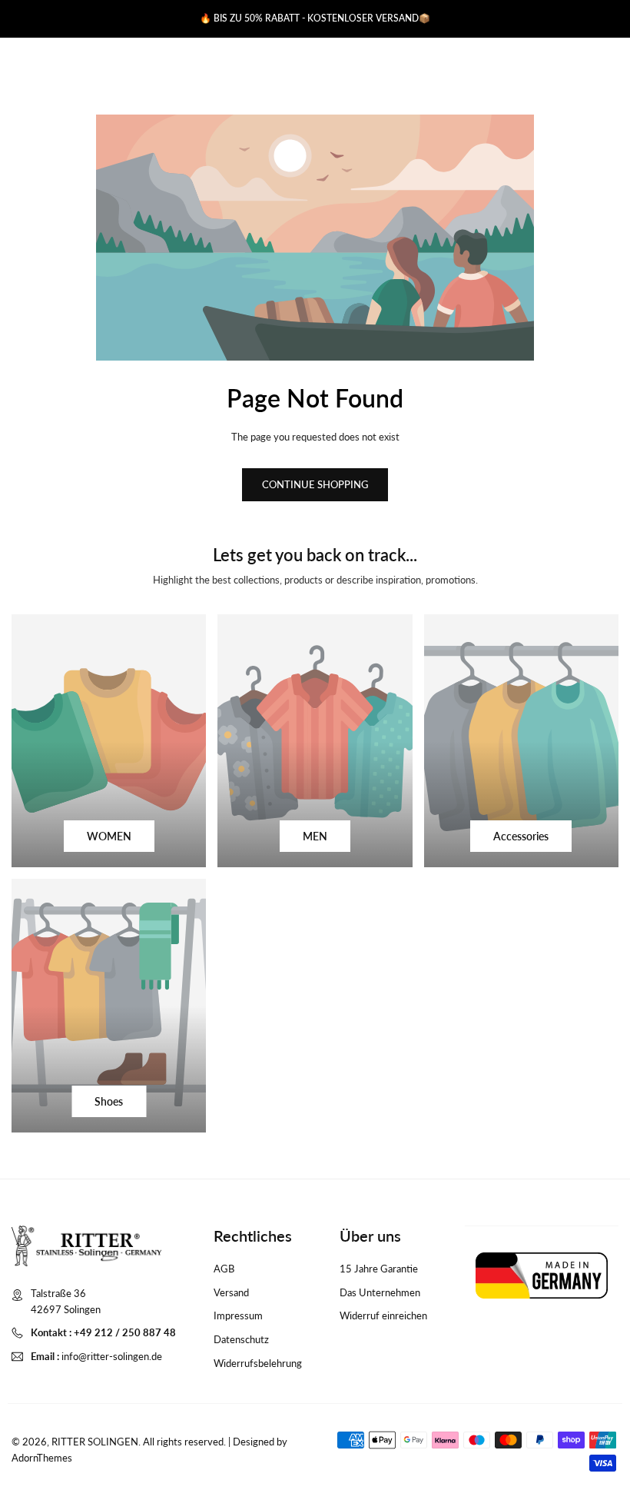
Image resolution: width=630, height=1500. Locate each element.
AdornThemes (42, 1458)
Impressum (238, 1315)
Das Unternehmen (380, 1292)
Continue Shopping (315, 484)
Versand (231, 1292)
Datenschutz (241, 1339)
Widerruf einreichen (383, 1315)
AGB (224, 1268)
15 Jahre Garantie (379, 1268)
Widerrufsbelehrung (258, 1363)
